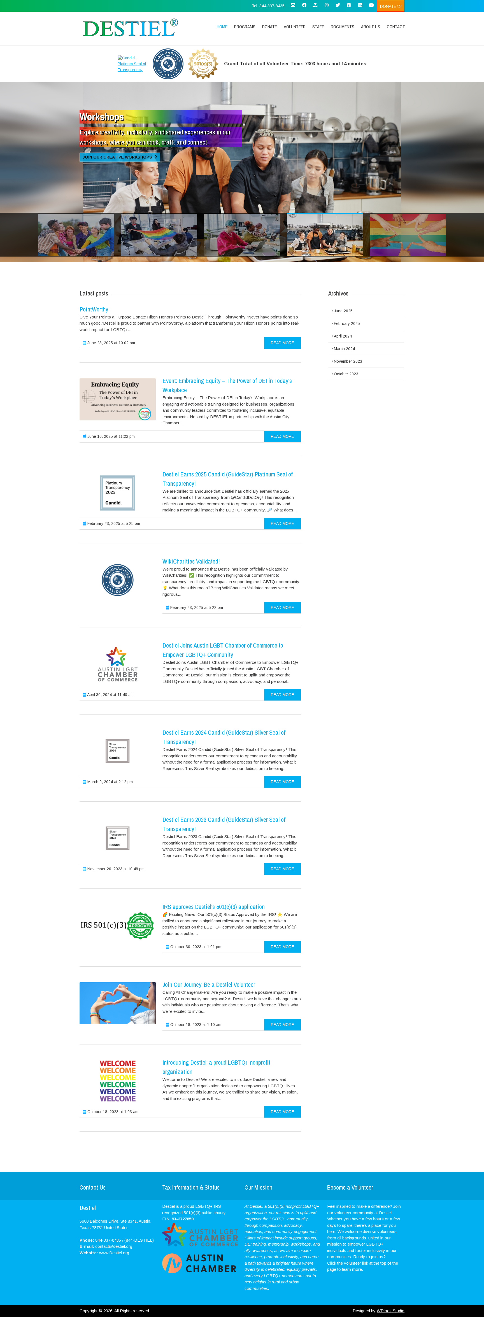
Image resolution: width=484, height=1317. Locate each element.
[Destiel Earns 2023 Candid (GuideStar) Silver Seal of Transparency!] (118, 838)
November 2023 (348, 361)
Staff (318, 27)
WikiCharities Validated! (191, 561)
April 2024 (343, 336)
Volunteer (295, 27)
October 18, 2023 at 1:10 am (195, 1024)
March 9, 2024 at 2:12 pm (109, 782)
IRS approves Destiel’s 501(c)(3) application (213, 906)
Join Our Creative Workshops (118, 158)
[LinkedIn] (360, 7)
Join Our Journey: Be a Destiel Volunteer (208, 984)
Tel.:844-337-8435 (268, 6)
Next (398, 199)
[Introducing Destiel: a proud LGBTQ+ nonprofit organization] (118, 1081)
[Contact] (293, 7)
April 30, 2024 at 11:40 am (110, 694)
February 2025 (347, 323)
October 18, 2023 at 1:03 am (112, 1111)
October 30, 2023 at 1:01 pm (195, 946)
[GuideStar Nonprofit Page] (315, 7)
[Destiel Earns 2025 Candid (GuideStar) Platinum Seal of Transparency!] (118, 493)
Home (222, 27)
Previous (86, 199)
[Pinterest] (349, 7)
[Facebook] (304, 7)
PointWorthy (94, 309)
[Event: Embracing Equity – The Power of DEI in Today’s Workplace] (118, 399)
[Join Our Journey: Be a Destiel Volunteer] (118, 1003)
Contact (396, 27)
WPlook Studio (390, 1310)
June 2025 (343, 311)
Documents (342, 27)
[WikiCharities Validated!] (118, 580)
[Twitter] (337, 7)
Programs (244, 27)
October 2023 (346, 374)
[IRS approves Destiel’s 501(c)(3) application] (118, 925)
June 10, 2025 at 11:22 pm (110, 436)
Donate (388, 6)
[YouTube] (371, 7)
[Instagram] (326, 7)
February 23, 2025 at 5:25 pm (113, 523)
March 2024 (344, 348)
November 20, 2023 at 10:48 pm (115, 869)
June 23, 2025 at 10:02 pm (110, 343)
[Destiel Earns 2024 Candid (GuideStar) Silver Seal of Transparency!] (118, 751)
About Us (370, 27)
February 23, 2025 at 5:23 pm (196, 607)
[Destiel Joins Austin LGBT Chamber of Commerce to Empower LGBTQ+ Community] (118, 664)
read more (282, 343)
